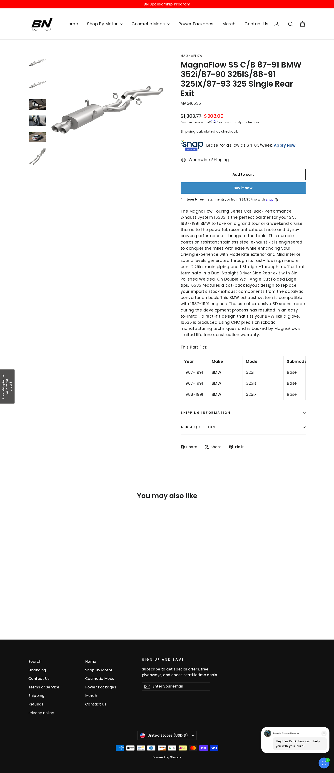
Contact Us (256, 24)
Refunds (35, 704)
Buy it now (243, 188)
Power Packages (196, 24)
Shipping (188, 131)
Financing (37, 670)
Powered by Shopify (167, 757)
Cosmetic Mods (149, 24)
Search (35, 661)
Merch (228, 24)
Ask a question (198, 427)
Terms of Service (44, 687)
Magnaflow (192, 56)
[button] (7, 386)
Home (72, 24)
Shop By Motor (103, 24)
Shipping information (205, 413)
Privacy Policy (41, 712)
